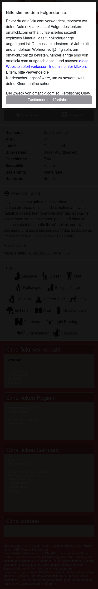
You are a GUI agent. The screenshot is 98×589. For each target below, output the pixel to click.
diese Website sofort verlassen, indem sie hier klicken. (47, 63)
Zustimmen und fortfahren (49, 99)
